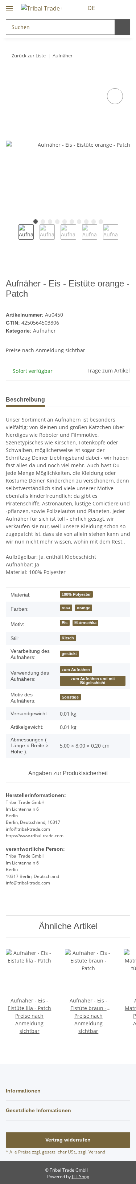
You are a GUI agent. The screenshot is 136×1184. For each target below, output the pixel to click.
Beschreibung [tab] (25, 399)
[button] (111, 8)
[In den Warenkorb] (11, 78)
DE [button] (91, 8)
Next (124, 236)
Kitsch (68, 638)
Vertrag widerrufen (68, 1140)
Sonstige (70, 697)
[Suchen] (122, 27)
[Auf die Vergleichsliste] (115, 96)
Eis (64, 623)
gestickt (69, 653)
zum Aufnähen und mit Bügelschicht (93, 680)
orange (83, 608)
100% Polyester (76, 594)
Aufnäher (44, 330)
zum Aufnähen (76, 669)
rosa (66, 608)
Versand (96, 1152)
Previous (12, 236)
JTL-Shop (80, 1176)
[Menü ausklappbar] (9, 5)
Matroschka (85, 623)
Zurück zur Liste (29, 55)
